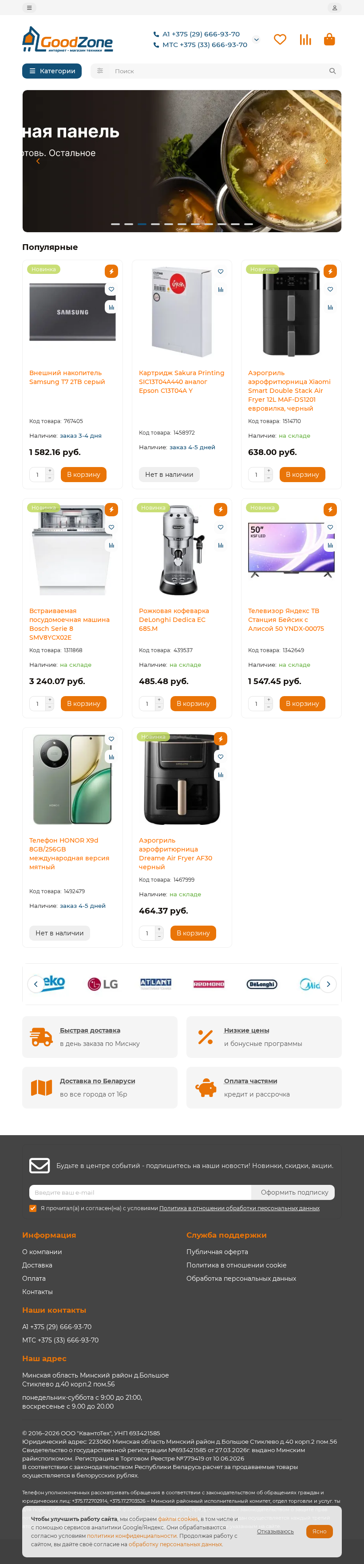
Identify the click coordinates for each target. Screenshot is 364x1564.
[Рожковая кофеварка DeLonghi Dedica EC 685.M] (182, 550)
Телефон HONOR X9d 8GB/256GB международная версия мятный (69, 853)
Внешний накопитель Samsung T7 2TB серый (67, 377)
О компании (42, 1252)
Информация (49, 1235)
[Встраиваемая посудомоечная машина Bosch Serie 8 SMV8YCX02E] (72, 550)
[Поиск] (332, 71)
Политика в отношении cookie (236, 1265)
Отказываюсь (275, 1531)
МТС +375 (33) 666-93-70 (204, 44)
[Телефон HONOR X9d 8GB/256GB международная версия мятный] (72, 779)
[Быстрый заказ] (111, 271)
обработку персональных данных (175, 1544)
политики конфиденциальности (132, 1535)
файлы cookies (178, 1519)
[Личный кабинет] (335, 8)
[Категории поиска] (100, 71)
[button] (38, 161)
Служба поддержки (226, 1235)
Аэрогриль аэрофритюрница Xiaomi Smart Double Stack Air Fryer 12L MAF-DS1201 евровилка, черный (289, 390)
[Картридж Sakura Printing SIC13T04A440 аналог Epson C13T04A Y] (182, 312)
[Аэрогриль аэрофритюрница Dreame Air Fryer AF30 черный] (182, 779)
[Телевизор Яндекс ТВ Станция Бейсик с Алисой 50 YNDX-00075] (291, 550)
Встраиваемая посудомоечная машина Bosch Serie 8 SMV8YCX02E (69, 624)
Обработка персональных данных (241, 1279)
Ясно (320, 1531)
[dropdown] (29, 8)
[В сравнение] (111, 306)
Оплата (34, 1279)
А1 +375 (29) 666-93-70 (201, 34)
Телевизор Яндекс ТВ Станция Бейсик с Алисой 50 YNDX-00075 (286, 620)
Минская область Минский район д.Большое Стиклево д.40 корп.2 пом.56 (95, 1379)
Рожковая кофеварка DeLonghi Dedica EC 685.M (174, 620)
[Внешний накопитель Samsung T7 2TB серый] (72, 312)
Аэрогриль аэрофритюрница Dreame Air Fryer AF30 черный (175, 853)
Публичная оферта (217, 1252)
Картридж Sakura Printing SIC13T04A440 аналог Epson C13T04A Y (182, 382)
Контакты (37, 1292)
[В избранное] (111, 289)
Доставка (37, 1265)
